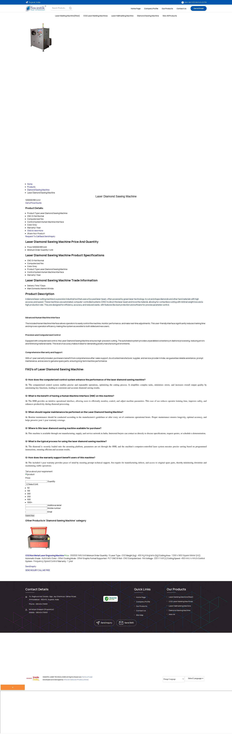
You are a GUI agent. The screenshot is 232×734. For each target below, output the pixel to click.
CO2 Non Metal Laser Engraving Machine (44, 555)
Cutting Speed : (182, 558)
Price (29, 247)
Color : (57, 558)
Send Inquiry (49, 236)
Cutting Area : (179, 555)
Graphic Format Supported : (97, 558)
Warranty (31, 275)
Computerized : (137, 558)
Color (29, 266)
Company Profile (151, 8)
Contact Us (181, 8)
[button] (171, 305)
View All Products (170, 15)
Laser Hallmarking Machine (122, 15)
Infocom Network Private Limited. (76, 679)
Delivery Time (33, 285)
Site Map (139, 615)
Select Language (195, 678)
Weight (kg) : (142, 555)
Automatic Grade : (38, 558)
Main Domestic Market (37, 288)
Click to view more (35, 230)
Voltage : (156, 558)
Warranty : (65, 561)
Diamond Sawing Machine (148, 15)
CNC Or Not (32, 260)
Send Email (199, 8)
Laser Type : (118, 555)
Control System (34, 272)
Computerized (33, 263)
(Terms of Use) (86, 677)
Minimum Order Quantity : (98, 555)
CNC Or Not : (120, 558)
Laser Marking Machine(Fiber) (67, 15)
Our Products (167, 8)
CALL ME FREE (44, 570)
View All (172, 614)
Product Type (33, 269)
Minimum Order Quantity (37, 250)
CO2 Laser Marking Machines (95, 15)
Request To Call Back (34, 236)
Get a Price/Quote (33, 203)
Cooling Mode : (73, 558)
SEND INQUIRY (31, 570)
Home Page (136, 8)
